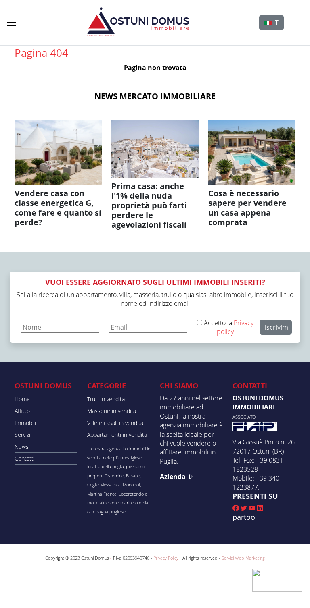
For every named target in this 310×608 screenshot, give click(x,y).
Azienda (173, 476)
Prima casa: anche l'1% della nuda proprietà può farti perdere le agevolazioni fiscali (149, 205)
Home (22, 399)
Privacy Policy (165, 558)
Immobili (25, 423)
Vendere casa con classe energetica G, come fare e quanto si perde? (58, 208)
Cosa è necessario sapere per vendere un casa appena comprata (247, 208)
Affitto (22, 411)
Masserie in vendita (111, 411)
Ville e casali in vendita (115, 423)
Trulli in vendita (106, 399)
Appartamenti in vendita (117, 434)
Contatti (25, 458)
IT (275, 22)
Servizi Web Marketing (243, 558)
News (22, 446)
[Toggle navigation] (12, 22)
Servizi (22, 434)
